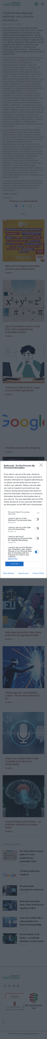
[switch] (37, 519)
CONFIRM (14, 564)
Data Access (23, 573)
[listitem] (23, 513)
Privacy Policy (38, 573)
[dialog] (23, 519)
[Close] (41, 465)
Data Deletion (8, 573)
